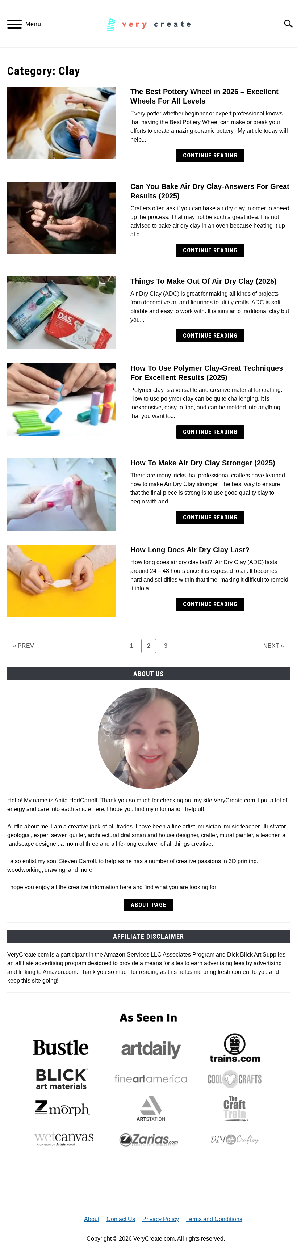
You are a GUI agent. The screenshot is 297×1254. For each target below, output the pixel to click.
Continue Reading (210, 155)
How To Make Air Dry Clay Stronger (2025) (202, 463)
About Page (148, 905)
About (91, 1219)
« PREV (23, 646)
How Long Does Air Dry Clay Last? (190, 550)
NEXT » (273, 646)
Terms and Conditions (214, 1219)
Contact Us (120, 1219)
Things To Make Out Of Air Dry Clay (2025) (203, 281)
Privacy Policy (160, 1219)
